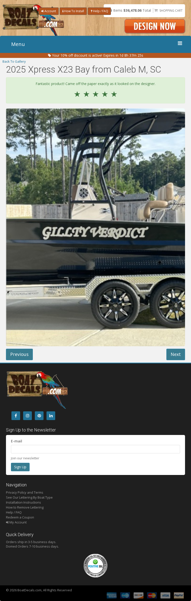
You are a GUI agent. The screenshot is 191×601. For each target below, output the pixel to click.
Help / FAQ (100, 11)
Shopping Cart (171, 10)
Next (176, 354)
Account (50, 11)
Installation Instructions (23, 502)
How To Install (73, 11)
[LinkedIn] (51, 415)
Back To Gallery (14, 61)
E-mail (16, 441)
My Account (18, 522)
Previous (19, 354)
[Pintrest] (39, 415)
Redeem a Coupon (20, 517)
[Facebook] (15, 415)
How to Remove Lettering (25, 507)
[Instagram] (27, 415)
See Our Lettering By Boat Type (29, 497)
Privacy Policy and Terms (24, 492)
